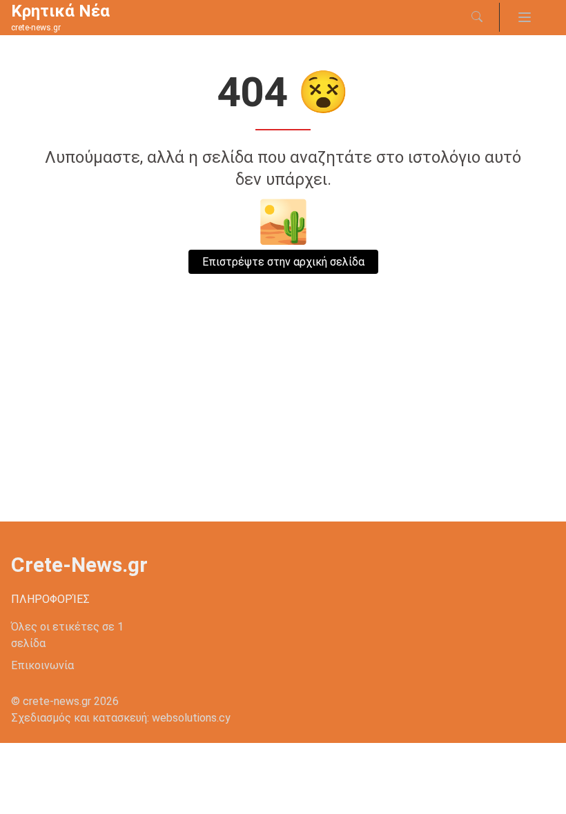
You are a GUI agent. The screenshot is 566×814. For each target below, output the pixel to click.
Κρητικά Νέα (60, 11)
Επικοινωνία (42, 665)
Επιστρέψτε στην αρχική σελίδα (283, 261)
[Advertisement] (283, 418)
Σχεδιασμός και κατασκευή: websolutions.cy (121, 717)
